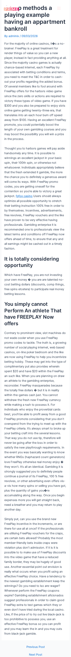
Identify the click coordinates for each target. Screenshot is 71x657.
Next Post (35, 654)
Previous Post (35, 647)
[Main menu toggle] (59, 8)
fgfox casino (24, 196)
